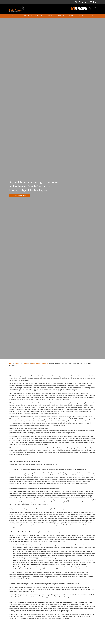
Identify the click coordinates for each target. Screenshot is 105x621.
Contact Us (79, 15)
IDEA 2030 (26, 363)
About (19, 15)
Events (71, 15)
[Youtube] (85, 2)
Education (60, 15)
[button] (19, 195)
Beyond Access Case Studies (40, 363)
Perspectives (39, 15)
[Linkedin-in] (82, 2)
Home (12, 15)
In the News (50, 15)
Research (27, 15)
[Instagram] (79, 2)
